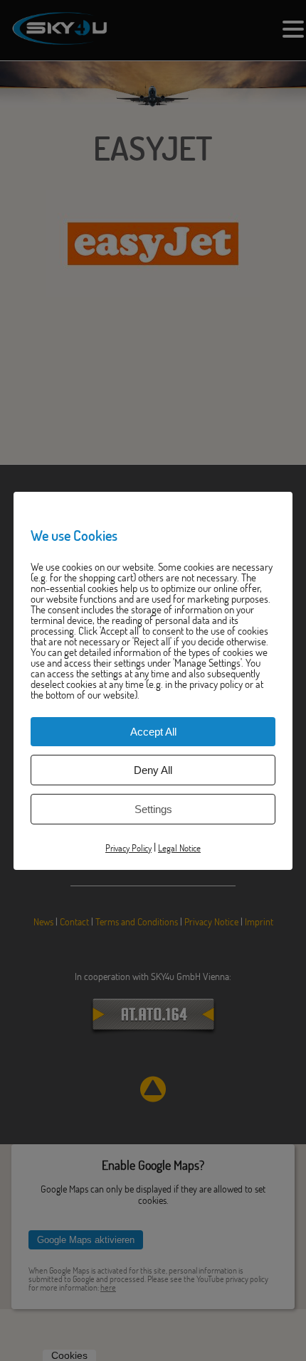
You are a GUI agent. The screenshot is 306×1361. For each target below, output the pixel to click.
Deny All (153, 769)
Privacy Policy (128, 847)
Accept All (153, 731)
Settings (153, 808)
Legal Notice (179, 847)
